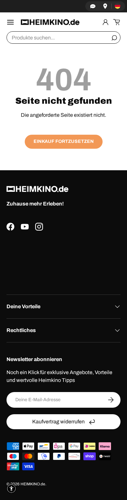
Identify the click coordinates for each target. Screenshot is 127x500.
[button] (116, 22)
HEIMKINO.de (33, 484)
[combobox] (63, 37)
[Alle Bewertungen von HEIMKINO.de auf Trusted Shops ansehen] (63, 260)
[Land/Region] (117, 6)
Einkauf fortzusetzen (64, 141)
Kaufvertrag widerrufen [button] (58, 421)
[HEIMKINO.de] (50, 22)
